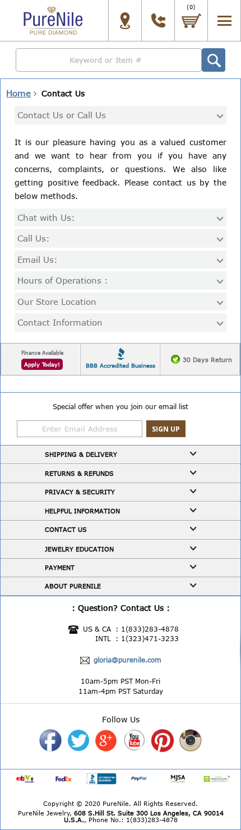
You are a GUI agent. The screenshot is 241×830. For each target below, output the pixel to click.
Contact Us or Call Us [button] (61, 115)
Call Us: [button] (33, 238)
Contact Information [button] (60, 322)
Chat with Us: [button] (46, 217)
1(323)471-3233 (150, 638)
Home (18, 93)
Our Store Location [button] (56, 302)
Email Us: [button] (37, 260)
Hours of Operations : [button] (62, 280)
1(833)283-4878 (150, 629)
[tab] (120, 115)
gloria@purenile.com (127, 660)
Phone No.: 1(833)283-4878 (133, 819)
